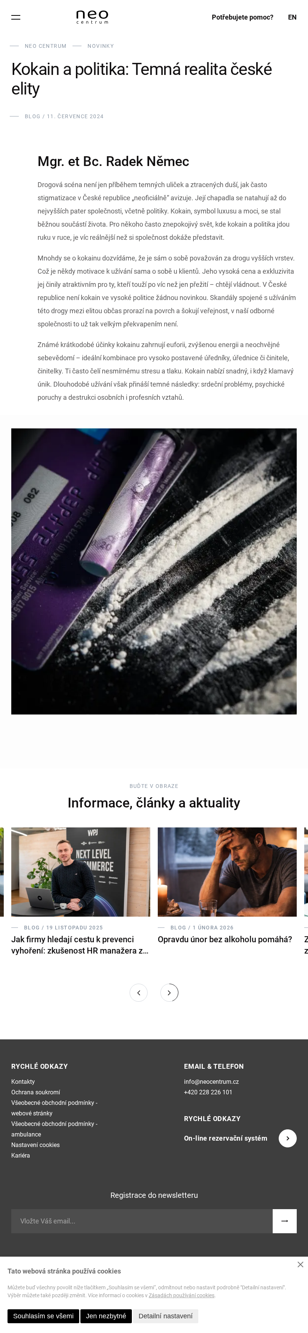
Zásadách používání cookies (181, 1295)
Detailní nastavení (166, 1316)
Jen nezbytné (106, 1316)
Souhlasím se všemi (43, 1316)
